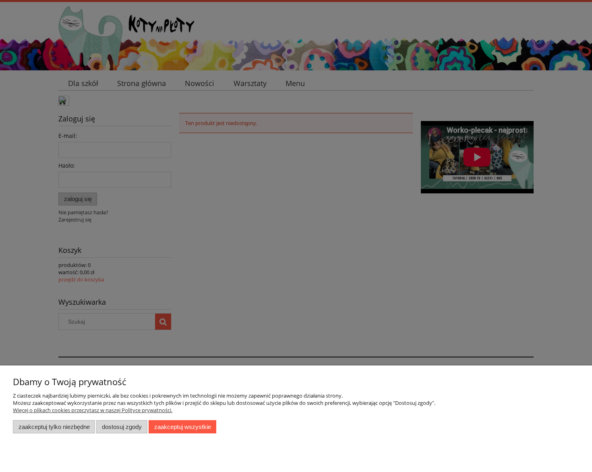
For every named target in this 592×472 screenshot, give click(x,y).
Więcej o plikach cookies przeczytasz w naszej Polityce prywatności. (92, 410)
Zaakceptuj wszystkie (182, 426)
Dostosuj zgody (122, 426)
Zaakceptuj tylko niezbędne (54, 426)
